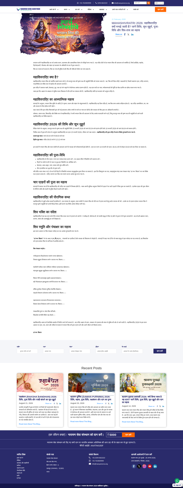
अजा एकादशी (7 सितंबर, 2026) (140, 461)
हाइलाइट (101, 9)
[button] (128, 34)
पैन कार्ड (124, 347)
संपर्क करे (136, 9)
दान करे (77, 9)
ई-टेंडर (19, 478)
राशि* (18, 347)
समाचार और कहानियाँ (23, 463)
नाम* (44, 347)
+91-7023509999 (98, 461)
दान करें (161, 9)
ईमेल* (97, 347)
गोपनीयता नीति (21, 470)
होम (31, 15)
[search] (148, 3)
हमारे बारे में (20, 458)
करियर (19, 465)
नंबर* (70, 347)
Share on (118, 34)
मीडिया (18, 460)
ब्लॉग (18, 475)
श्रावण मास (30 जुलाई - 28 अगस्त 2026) (143, 458)
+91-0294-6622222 (98, 458)
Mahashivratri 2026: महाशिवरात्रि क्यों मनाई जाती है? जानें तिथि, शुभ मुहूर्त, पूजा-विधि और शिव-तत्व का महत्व (56, 19)
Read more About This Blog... (30, 424)
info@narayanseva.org (100, 464)
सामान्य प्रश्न (20, 468)
